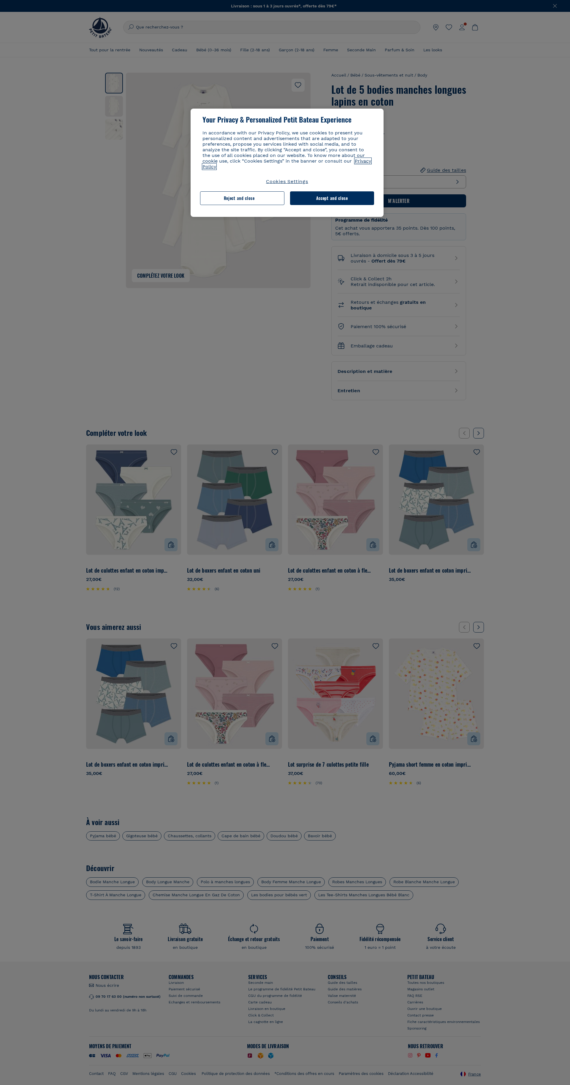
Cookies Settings (287, 181)
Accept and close (332, 198)
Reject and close (239, 198)
